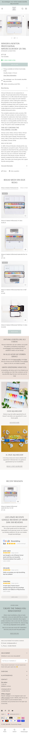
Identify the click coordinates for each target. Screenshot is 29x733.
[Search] (22, 8)
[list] (14, 27)
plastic (9, 348)
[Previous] (12, 38)
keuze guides (17, 359)
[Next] (17, 38)
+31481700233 (11, 646)
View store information (9, 75)
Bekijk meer (14, 331)
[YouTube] (12, 710)
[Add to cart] (25, 215)
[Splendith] (14, 8)
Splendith (8, 724)
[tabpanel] (14, 263)
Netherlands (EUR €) (14, 714)
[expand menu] (2, 8)
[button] (26, 8)
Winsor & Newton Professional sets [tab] (9, 188)
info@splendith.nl (12, 643)
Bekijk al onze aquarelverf (14, 466)
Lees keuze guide (14, 422)
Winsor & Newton (8, 51)
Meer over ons (14, 633)
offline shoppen (5, 697)
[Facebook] (2, 710)
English (2, 714)
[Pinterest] (5, 710)
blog (25, 359)
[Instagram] (9, 710)
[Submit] (26, 661)
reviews (26, 361)
